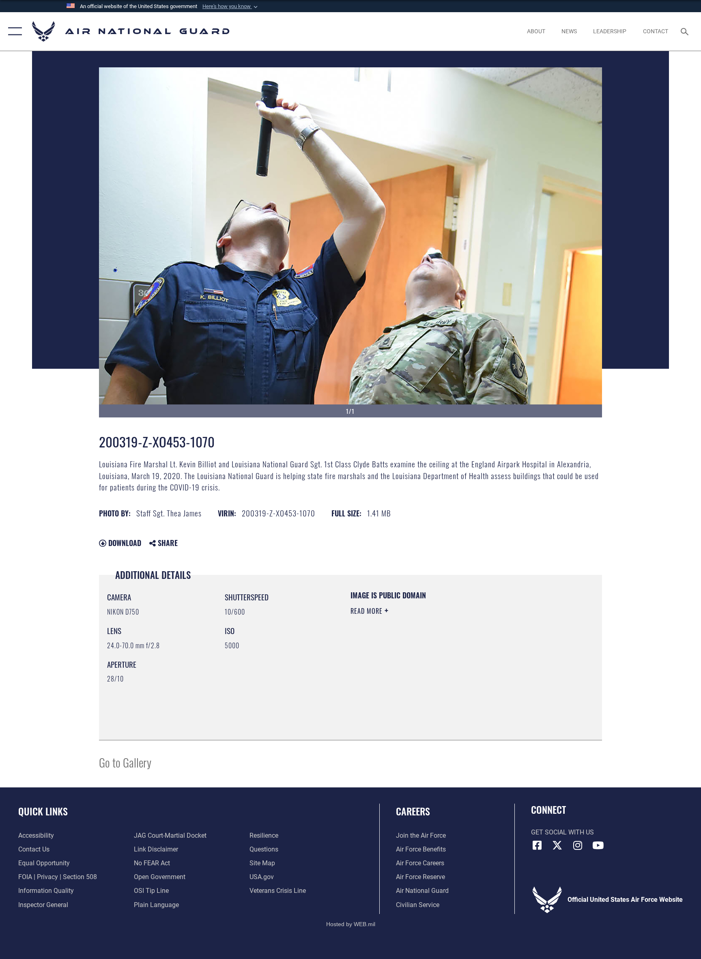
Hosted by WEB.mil (350, 924)
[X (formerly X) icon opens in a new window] (557, 845)
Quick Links (43, 811)
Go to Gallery (125, 762)
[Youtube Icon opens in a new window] (598, 845)
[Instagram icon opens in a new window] (578, 845)
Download (123, 543)
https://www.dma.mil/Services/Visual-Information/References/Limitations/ (429, 668)
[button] (230, 6)
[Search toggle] (685, 31)
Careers (413, 811)
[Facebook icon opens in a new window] (537, 845)
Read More (367, 611)
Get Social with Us (562, 832)
